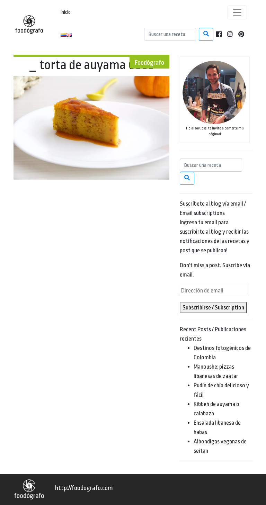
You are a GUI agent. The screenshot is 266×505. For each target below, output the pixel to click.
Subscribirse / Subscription (213, 307)
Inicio (66, 12)
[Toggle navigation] (237, 12)
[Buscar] (206, 34)
